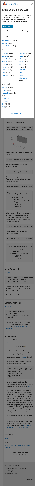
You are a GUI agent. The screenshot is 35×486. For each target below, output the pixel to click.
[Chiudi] (32, 4)
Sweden (21, 64)
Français (22, 75)
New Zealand (6, 93)
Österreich (22, 59)
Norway (21, 56)
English (22, 72)
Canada (4, 43)
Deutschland (6, 59)
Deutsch (22, 70)
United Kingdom (23, 78)
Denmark (5, 56)
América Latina (6, 40)
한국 (3, 107)
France (4, 67)
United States (6, 46)
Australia (5, 87)
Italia (3, 72)
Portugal (21, 61)
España (4, 61)
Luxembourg (6, 75)
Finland (4, 64)
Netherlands (22, 53)
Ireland (4, 70)
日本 (3, 104)
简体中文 (6, 98)
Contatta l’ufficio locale (17, 113)
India (3, 90)
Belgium (4, 53)
